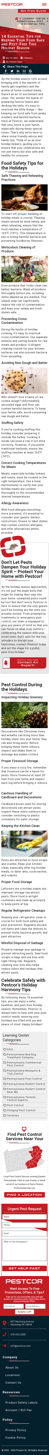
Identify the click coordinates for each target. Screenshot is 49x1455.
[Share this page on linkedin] (18, 71)
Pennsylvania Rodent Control (26, 1083)
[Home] (16, 18)
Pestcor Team (16, 62)
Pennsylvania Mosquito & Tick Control (23, 1072)
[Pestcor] (12, 4)
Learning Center (33, 18)
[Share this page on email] (24, 71)
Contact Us (13, 1382)
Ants (10, 1049)
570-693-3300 (18, 1334)
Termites (13, 1115)
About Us (12, 1367)
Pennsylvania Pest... (31, 21)
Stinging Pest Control (21, 1110)
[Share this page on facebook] (5, 71)
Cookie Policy (15, 1437)
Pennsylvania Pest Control (24, 1078)
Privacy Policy (15, 1430)
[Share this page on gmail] (30, 71)
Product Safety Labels (21, 1402)
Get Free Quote (33, 11)
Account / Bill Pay (18, 1410)
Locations (12, 1375)
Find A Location (24, 1194)
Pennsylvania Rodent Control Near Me (26, 1090)
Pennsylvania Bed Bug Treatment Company (21, 1056)
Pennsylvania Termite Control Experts (21, 1099)
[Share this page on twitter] (12, 71)
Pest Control (15, 1105)
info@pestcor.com (20, 1345)
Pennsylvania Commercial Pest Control (24, 1064)
